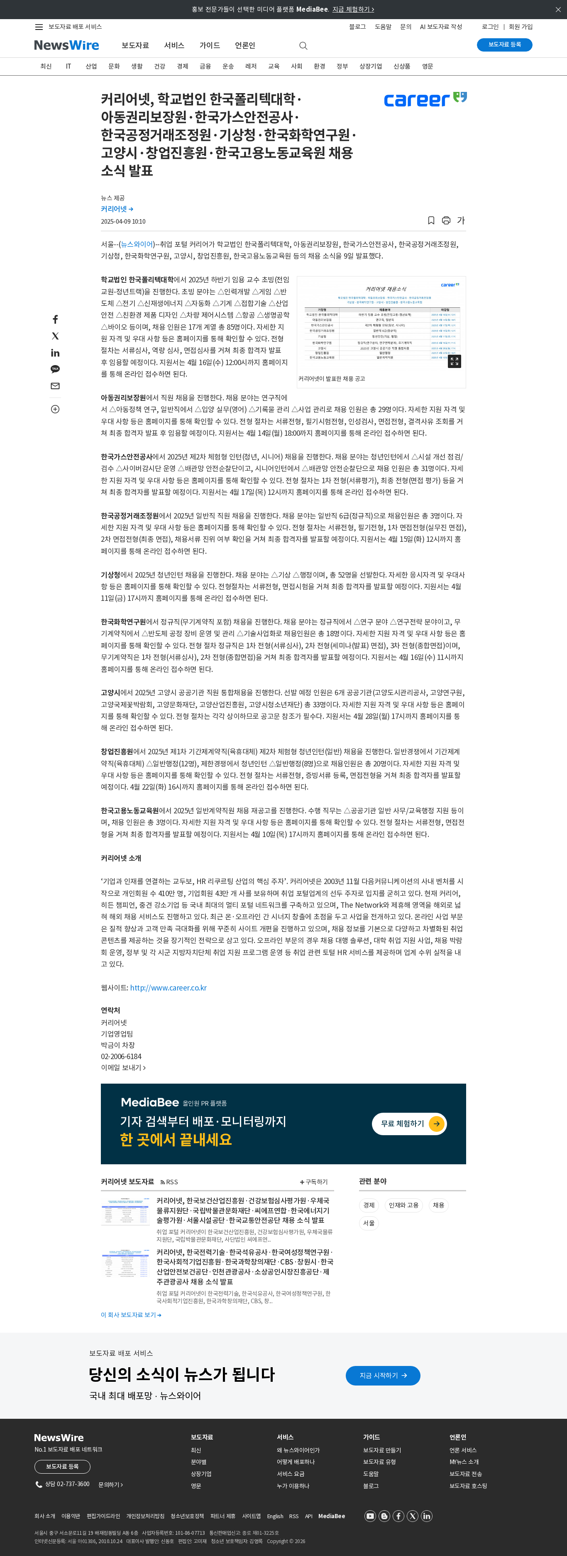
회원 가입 (521, 27)
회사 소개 (44, 1516)
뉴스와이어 (137, 244)
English (275, 1516)
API (309, 1516)
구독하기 (316, 1182)
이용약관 (71, 1516)
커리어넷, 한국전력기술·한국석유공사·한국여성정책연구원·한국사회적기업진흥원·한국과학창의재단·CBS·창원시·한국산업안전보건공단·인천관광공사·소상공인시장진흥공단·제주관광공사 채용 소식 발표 (244, 1267)
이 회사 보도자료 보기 (131, 1315)
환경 (319, 66)
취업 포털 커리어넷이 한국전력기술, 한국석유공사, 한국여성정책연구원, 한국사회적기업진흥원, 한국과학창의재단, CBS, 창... (243, 1297)
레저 (251, 66)
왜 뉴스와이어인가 (298, 1450)
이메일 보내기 (123, 1067)
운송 (228, 66)
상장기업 (370, 66)
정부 (342, 66)
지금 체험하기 (353, 9)
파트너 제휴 (223, 1516)
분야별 (199, 1462)
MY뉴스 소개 (464, 1462)
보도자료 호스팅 (468, 1486)
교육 (273, 66)
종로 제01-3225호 (260, 1533)
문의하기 (110, 1485)
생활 (136, 66)
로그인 (490, 27)
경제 (182, 66)
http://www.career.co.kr (168, 988)
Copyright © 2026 (286, 1541)
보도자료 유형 (379, 1462)
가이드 (210, 45)
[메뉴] (40, 27)
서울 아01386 (82, 1541)
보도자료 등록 (505, 44)
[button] (431, 221)
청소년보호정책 (187, 1516)
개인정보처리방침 (145, 1516)
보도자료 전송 (466, 1474)
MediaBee (331, 1516)
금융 (205, 66)
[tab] (231, 1437)
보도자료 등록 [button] (62, 1466)
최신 (45, 66)
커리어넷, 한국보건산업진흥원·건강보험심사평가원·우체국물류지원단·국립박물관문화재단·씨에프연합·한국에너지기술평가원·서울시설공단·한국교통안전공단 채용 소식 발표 (243, 1210)
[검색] (303, 46)
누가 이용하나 (293, 1486)
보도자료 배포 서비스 (75, 27)
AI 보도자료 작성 (441, 27)
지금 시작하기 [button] (379, 1375)
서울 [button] (368, 1223)
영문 (427, 66)
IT (68, 66)
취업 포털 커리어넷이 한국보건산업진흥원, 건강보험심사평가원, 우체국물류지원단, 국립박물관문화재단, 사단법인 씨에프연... (244, 1235)
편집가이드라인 (103, 1516)
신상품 (402, 66)
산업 (91, 66)
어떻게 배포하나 (296, 1462)
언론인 (245, 45)
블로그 (357, 27)
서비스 (174, 45)
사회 (296, 66)
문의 (405, 27)
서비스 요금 (290, 1474)
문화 (114, 66)
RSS (172, 1182)
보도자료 (135, 45)
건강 (159, 66)
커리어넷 (117, 209)
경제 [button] (368, 1205)
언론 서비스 (463, 1450)
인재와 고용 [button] (403, 1205)
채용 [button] (438, 1205)
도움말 (383, 27)
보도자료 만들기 (382, 1450)
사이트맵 (251, 1516)
